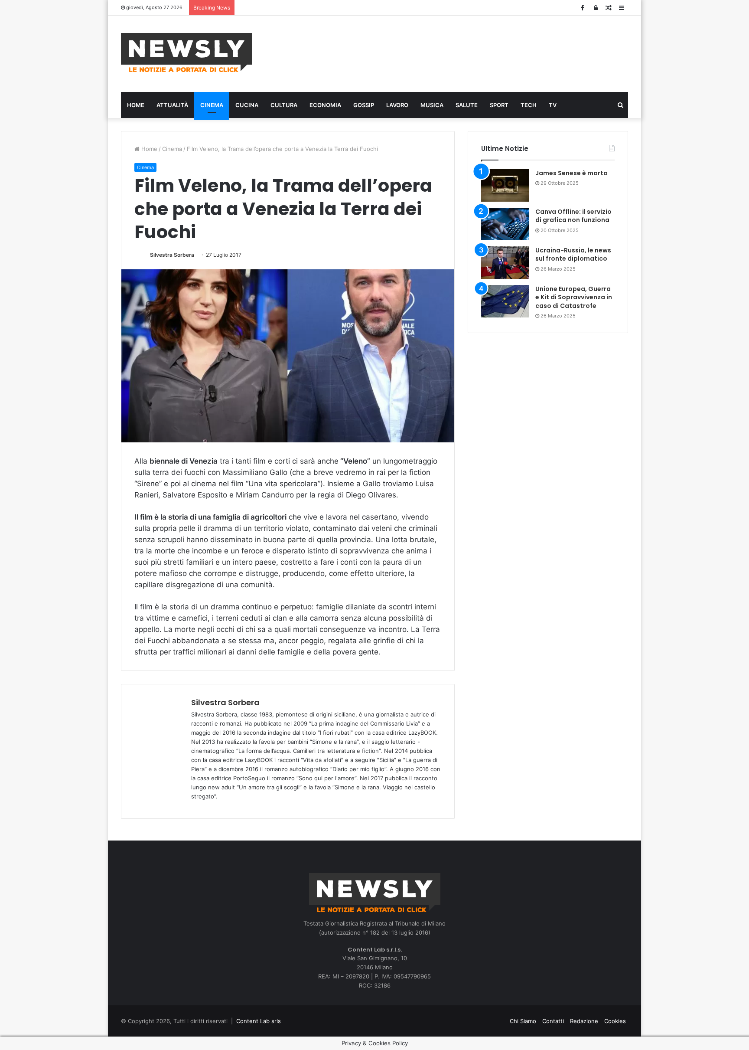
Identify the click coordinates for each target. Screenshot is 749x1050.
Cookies (615, 1020)
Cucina (246, 104)
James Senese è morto (571, 173)
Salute (467, 104)
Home (135, 104)
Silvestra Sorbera (172, 255)
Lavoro (397, 104)
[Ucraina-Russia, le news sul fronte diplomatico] (505, 262)
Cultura (283, 104)
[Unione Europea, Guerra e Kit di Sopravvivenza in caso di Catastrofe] (505, 301)
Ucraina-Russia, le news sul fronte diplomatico (573, 254)
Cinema (211, 104)
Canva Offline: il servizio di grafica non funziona (573, 216)
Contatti (553, 1020)
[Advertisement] (461, 52)
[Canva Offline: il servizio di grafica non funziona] (505, 224)
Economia (325, 104)
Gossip (363, 104)
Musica (431, 104)
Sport (499, 104)
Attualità (172, 104)
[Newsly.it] (186, 52)
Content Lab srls (258, 1020)
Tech (529, 104)
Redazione (584, 1020)
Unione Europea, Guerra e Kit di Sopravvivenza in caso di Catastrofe (573, 297)
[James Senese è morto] (505, 185)
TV (553, 104)
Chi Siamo (523, 1020)
